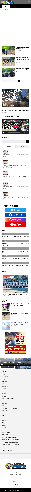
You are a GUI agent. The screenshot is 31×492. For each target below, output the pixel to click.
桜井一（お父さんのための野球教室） (10, 442)
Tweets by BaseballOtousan (8, 450)
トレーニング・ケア (6, 413)
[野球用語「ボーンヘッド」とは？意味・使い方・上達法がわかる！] (5, 152)
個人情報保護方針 (15, 476)
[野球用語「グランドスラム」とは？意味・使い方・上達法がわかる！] (5, 194)
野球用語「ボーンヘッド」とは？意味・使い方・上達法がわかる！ (15, 155)
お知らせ (4, 427)
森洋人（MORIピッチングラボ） (9, 434)
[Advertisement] (15, 28)
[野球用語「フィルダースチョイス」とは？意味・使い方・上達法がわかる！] (5, 162)
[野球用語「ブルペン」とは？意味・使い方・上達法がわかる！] (5, 173)
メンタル (4, 417)
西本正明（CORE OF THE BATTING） (10, 437)
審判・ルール (5, 405)
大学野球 (4, 388)
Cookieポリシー (15, 479)
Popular (9, 146)
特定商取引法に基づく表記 (15, 474)
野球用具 (4, 396)
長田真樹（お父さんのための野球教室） (11, 439)
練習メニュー (5, 420)
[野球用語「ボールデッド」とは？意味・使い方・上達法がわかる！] (5, 184)
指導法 (3, 415)
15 (12, 81)
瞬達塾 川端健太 (6, 432)
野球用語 (4, 393)
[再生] (3, 133)
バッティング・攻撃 (6, 401)
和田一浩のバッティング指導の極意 (10, 408)
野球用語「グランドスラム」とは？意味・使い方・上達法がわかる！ (15, 198)
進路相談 (4, 425)
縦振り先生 (5, 430)
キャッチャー (5, 391)
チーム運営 (4, 381)
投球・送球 (4, 403)
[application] (15, 126)
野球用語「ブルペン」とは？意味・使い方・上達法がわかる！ (15, 177)
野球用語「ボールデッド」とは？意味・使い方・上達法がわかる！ (15, 187)
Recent (22, 146)
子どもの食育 (5, 376)
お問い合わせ (15, 481)
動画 (3, 422)
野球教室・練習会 (6, 384)
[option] (8, 363)
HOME (15, 470)
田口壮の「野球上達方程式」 (8, 398)
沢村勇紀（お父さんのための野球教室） (11, 444)
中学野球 (4, 379)
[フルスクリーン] (27, 133)
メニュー (29, 3)
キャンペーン (5, 386)
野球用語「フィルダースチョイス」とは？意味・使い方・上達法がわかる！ (15, 166)
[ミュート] (25, 133)
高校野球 (4, 374)
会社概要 (15, 472)
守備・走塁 (4, 410)
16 (15, 81)
